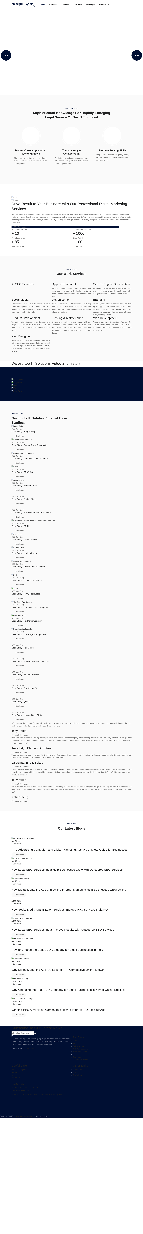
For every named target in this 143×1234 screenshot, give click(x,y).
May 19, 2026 (17, 1001)
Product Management (19, 1070)
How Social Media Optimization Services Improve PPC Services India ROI (60, 909)
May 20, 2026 (17, 981)
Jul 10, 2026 (16, 921)
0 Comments (16, 844)
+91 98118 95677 (30, 1049)
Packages (90, 5)
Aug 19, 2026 (16, 861)
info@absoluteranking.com (21, 1090)
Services (65, 5)
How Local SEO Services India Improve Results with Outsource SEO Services (63, 929)
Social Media (77, 1057)
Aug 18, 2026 (16, 881)
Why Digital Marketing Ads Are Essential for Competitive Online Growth (58, 969)
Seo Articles (77, 1075)
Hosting (14, 1072)
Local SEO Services (80, 1060)
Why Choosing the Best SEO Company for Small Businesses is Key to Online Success (68, 989)
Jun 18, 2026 (16, 941)
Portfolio (76, 1072)
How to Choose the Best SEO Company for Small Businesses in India (57, 949)
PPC (74, 1043)
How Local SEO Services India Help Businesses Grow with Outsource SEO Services (67, 869)
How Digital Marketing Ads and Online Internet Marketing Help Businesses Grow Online (69, 889)
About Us (53, 5)
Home (42, 5)
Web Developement (80, 1049)
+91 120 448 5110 (31, 1088)
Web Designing (78, 1046)
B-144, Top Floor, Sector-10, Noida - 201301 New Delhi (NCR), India (37, 1095)
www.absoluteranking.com (25, 1116)
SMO (75, 1041)
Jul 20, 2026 (16, 901)
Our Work (78, 5)
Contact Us (104, 5)
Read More (23, 63)
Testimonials (77, 1070)
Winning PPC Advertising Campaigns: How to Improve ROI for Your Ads (58, 1009)
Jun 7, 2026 (16, 961)
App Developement (80, 1052)
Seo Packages (46, 63)
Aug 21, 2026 (16, 841)
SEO (74, 1054)
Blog (13, 1075)
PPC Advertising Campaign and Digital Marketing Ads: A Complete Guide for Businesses (70, 849)
